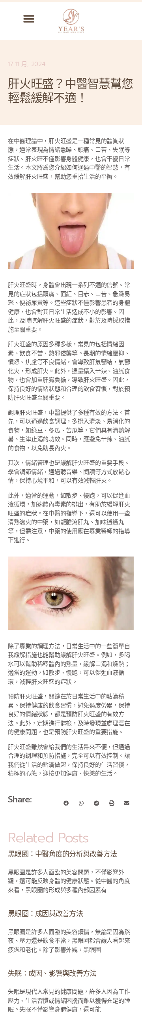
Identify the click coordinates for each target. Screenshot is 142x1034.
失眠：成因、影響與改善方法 (52, 973)
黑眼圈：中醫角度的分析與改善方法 (62, 854)
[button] (29, 19)
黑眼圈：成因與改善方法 (45, 913)
